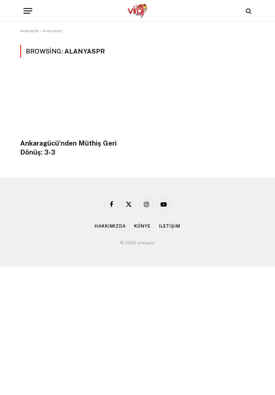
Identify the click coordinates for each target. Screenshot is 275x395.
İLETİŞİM (169, 226)
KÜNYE (142, 226)
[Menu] (27, 10)
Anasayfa (29, 30)
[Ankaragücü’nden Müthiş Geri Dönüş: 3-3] (75, 102)
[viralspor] (137, 11)
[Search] (248, 10)
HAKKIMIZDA (110, 226)
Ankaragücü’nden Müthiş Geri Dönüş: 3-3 (68, 147)
